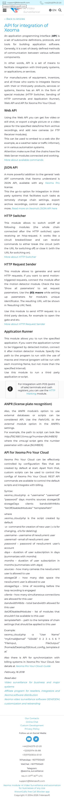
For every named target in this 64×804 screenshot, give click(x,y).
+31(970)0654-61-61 (32, 754)
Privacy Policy (32, 729)
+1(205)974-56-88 (32, 750)
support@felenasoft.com (16, 2)
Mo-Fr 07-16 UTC (32, 776)
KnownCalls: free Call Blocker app (32, 791)
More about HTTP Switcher (20, 257)
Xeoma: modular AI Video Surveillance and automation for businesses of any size (32, 786)
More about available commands (23, 160)
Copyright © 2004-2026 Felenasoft (32, 795)
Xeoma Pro (52, 183)
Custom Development (32, 725)
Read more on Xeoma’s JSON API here (34, 208)
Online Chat (32, 722)
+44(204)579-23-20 (32, 746)
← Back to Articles (14, 19)
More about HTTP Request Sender (24, 324)
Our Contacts (32, 718)
